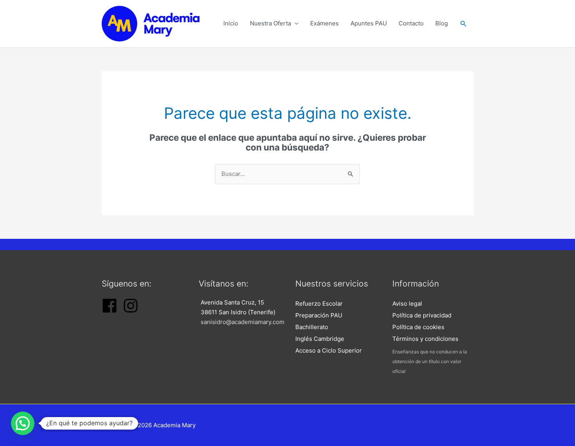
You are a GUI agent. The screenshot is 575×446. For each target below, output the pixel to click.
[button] (463, 23)
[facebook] (109, 311)
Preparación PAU (318, 315)
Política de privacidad (421, 315)
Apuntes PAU (368, 23)
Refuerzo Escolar (319, 303)
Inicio (230, 23)
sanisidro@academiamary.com (242, 322)
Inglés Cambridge (319, 338)
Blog (441, 23)
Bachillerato (311, 327)
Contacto (411, 23)
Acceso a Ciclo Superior (328, 350)
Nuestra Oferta (270, 23)
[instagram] (130, 311)
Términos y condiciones (425, 338)
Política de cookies (418, 327)
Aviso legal (407, 303)
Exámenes (324, 23)
